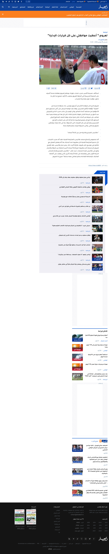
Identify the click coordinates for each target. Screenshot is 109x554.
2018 (88, 522)
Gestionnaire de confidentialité (26, 543)
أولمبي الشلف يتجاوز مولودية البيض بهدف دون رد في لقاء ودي (71, 216)
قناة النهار (55, 7)
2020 (100, 522)
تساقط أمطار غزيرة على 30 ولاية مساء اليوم (97, 356)
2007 (94, 531)
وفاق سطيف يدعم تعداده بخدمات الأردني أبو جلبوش (74, 235)
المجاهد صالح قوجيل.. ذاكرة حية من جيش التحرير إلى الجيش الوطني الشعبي (96, 448)
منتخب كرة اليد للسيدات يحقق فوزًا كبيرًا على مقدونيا (74, 245)
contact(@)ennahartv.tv (77, 514)
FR (9, 7)
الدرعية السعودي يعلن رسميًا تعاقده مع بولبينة (75, 197)
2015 (94, 525)
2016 (100, 525)
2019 (94, 522)
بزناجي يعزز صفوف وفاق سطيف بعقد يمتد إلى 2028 (74, 177)
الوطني (72, 7)
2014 (88, 525)
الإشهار (77, 543)
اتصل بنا (64, 543)
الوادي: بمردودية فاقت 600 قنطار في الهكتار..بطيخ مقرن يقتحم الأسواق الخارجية (96, 493)
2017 (106, 525)
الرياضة (47, 7)
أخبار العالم (39, 7)
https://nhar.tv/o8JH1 (94, 165)
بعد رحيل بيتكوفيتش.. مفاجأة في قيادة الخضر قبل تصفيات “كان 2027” (96, 375)
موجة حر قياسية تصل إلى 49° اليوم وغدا (96, 346)
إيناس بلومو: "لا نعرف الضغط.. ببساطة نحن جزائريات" (74, 254)
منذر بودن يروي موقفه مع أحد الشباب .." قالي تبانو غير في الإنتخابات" (96, 482)
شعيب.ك (101, 40)
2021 (106, 522)
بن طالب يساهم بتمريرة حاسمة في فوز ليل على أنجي (74, 206)
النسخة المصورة (86, 543)
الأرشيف (44, 543)
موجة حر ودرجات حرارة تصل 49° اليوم (96, 364)
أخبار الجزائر (63, 7)
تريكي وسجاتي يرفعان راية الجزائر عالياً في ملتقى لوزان (74, 264)
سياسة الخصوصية (54, 543)
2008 (100, 531)
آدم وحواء (15, 7)
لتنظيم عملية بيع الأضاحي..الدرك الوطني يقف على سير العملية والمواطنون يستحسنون (97, 460)
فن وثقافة (31, 7)
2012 (100, 528)
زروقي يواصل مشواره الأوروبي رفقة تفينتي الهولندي (74, 187)
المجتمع (22, 7)
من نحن (71, 543)
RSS (38, 543)
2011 (94, 528)
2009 (106, 531)
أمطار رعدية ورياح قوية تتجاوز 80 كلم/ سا (96, 336)
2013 (106, 528)
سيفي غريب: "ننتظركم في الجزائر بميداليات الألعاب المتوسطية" (71, 225)
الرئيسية (78, 7)
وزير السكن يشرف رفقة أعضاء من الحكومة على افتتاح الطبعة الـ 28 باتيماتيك (97, 471)
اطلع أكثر (95, 441)
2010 (88, 528)
